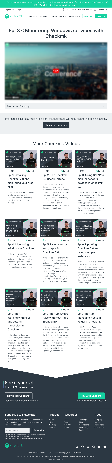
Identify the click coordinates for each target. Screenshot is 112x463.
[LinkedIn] (88, 446)
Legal (50, 453)
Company (70, 9)
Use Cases (53, 427)
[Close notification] (107, 2)
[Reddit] (93, 446)
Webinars (67, 425)
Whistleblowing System (62, 453)
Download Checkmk (18, 395)
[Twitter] (99, 446)
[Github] (77, 446)
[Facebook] (82, 446)
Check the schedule (56, 125)
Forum (66, 422)
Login (19, 10)
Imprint (42, 453)
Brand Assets (99, 425)
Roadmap (52, 425)
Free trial (101, 16)
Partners (86, 9)
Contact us (102, 10)
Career (97, 422)
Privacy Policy (39, 438)
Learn (61, 16)
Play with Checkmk (91, 395)
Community (73, 16)
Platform (52, 419)
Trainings (83, 419)
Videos (66, 427)
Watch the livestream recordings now (57, 5)
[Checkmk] (14, 16)
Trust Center (77, 453)
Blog (81, 422)
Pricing (54, 16)
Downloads (88, 16)
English (8, 10)
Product (32, 16)
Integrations (84, 425)
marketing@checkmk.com (16, 438)
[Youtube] (104, 446)
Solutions (43, 16)
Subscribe (39, 430)
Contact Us (99, 427)
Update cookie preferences (54, 459)
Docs (66, 419)
